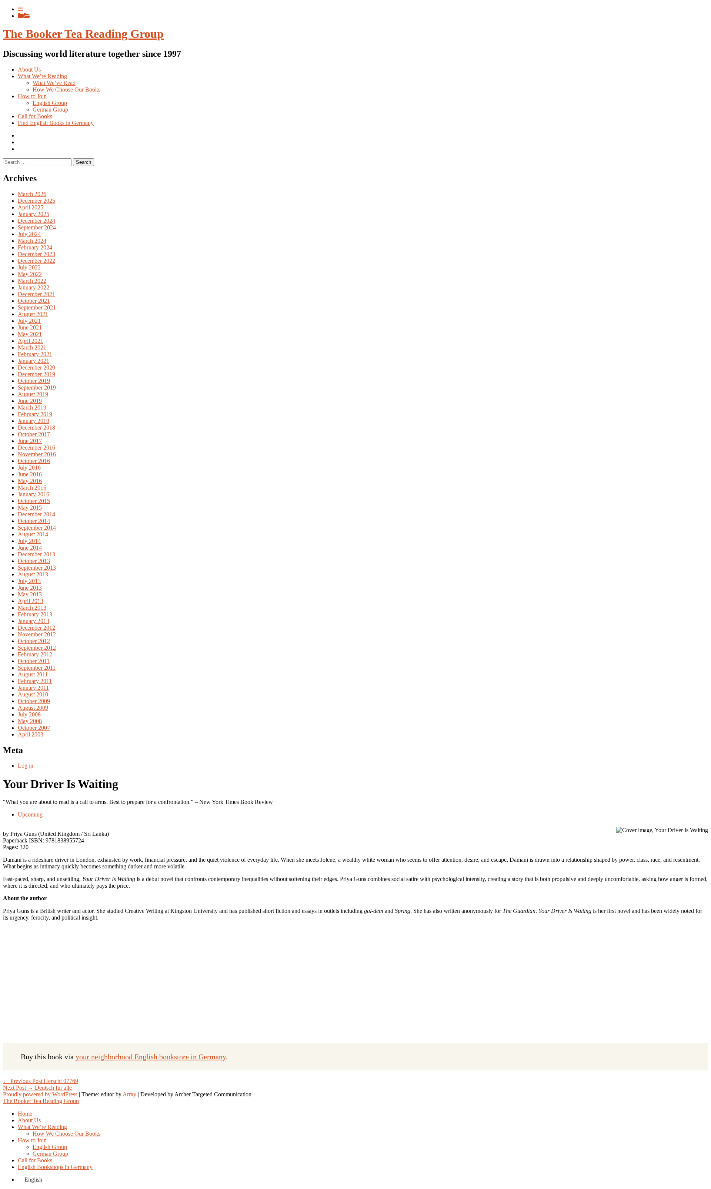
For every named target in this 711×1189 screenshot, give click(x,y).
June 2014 (30, 547)
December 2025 (36, 201)
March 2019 (32, 407)
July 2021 (29, 321)
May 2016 (30, 481)
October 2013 (34, 561)
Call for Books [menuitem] (35, 1160)
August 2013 (33, 574)
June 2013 (30, 587)
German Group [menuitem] (50, 1153)
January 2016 (33, 494)
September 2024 (37, 227)
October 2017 (34, 434)
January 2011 (33, 688)
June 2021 (30, 327)
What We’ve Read (54, 83)
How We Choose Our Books (66, 89)
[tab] (20, 9)
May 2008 (30, 721)
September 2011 (37, 668)
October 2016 (34, 461)
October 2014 (34, 521)
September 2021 (37, 307)
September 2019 (37, 387)
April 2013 (30, 601)
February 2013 (35, 614)
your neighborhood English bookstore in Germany (151, 1057)
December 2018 (36, 427)
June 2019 (30, 401)
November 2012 (37, 634)
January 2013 (33, 621)
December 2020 (36, 367)
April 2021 (30, 341)
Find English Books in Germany (56, 123)
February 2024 (35, 247)
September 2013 (37, 567)
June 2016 (30, 474)
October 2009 (34, 701)
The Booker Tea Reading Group (83, 33)
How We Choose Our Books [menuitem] (66, 1133)
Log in (25, 765)
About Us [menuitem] (29, 1120)
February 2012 (35, 654)
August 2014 (33, 534)
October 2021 (34, 301)
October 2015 (34, 501)
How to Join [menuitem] (32, 1140)
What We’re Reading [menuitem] (42, 1127)
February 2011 (35, 681)
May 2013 (30, 594)
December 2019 (36, 374)
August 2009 (33, 708)
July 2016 (29, 467)
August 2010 (33, 694)
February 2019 (35, 414)
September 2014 (37, 527)
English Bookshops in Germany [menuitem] (55, 1167)
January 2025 (33, 214)
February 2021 (35, 354)
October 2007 (34, 728)
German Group (50, 109)
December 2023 (36, 254)
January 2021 (33, 361)
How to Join (32, 96)
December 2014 (36, 514)
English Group (50, 103)
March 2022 (32, 281)
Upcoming (30, 814)
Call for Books (35, 116)
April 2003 (30, 734)
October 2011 (34, 661)
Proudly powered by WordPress (40, 1094)
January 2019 (33, 421)
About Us (29, 69)
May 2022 (30, 274)
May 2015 (30, 507)
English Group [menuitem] (50, 1147)
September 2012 (37, 648)
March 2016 (32, 487)
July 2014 (29, 541)
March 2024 (32, 241)
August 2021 (33, 314)
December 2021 (36, 294)
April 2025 (30, 207)
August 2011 (33, 674)
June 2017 (30, 441)
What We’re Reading (42, 76)
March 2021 (32, 347)
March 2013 (32, 608)
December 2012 (36, 628)
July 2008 (29, 714)
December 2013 (36, 554)
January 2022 (33, 287)
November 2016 (37, 454)
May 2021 (30, 334)
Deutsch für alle (37, 1087)
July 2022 (29, 267)
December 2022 (36, 261)
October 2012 (34, 641)
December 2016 (36, 447)
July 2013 (29, 581)
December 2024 (36, 221)
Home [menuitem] (25, 1113)
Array (129, 1094)
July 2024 (29, 234)
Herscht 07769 (40, 1081)
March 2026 (32, 194)
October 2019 (34, 381)
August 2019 (33, 394)
